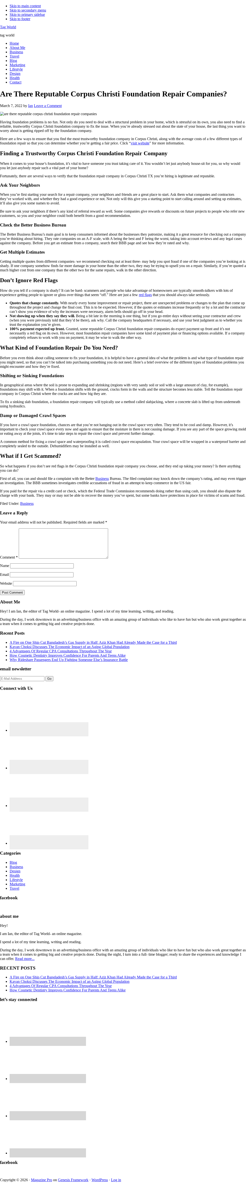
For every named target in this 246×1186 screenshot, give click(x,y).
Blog (13, 862)
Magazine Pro (41, 1180)
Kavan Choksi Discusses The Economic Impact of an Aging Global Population (69, 647)
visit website (140, 143)
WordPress (100, 1180)
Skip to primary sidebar (27, 14)
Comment (9, 557)
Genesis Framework (73, 1180)
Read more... (25, 959)
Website (6, 583)
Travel (14, 888)
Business (102, 479)
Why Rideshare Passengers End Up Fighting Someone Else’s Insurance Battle (69, 660)
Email (4, 574)
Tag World (8, 27)
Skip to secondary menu (28, 10)
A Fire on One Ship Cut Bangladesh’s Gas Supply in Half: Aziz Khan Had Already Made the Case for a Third (93, 642)
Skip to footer (20, 19)
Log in (116, 1180)
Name (4, 566)
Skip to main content (25, 6)
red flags (145, 295)
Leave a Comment (48, 106)
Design (15, 871)
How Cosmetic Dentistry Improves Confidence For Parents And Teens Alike (68, 655)
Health (15, 875)
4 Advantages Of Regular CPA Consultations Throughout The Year (61, 651)
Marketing (17, 884)
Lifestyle (16, 880)
